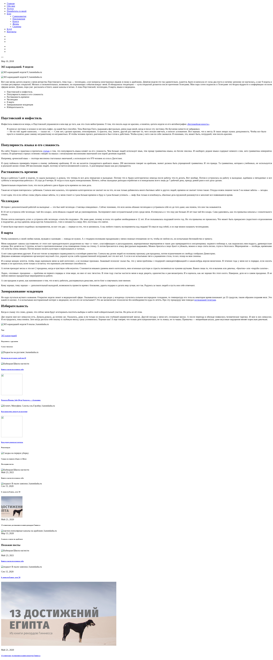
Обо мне (11, 6)
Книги (16, 21)
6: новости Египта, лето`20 (10, 577)
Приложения (19, 19)
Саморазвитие (19, 16)
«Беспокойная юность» (198, 124)
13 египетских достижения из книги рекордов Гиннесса (20, 655)
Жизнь (16, 24)
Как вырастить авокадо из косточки (14, 411)
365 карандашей (9, 335)
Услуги (10, 8)
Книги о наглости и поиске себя (12, 369)
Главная (11, 3)
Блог (9, 14)
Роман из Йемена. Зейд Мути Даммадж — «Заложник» (21, 400)
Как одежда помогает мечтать (12, 442)
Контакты (11, 31)
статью (46, 151)
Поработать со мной (16, 11)
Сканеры (17, 26)
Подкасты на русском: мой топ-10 (13, 358)
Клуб (9, 29)
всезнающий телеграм (205, 300)
